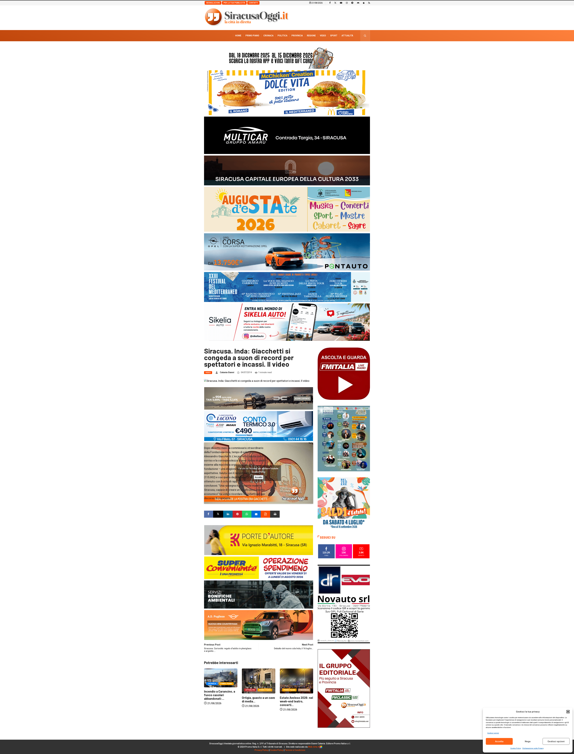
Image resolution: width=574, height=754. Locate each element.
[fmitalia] (287, 286)
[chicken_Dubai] (287, 92)
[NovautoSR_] (344, 603)
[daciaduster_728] (258, 398)
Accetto (258, 477)
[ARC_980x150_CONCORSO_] (287, 57)
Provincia (297, 35)
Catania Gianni (227, 372)
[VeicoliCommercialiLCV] (287, 135)
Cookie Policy (515, 748)
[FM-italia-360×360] (344, 373)
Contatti (253, 3)
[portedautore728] (258, 539)
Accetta (499, 741)
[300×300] (344, 503)
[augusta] (287, 209)
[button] (568, 711)
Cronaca (268, 35)
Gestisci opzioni (556, 741)
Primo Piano (252, 35)
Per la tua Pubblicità (234, 3)
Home (238, 35)
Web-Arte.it (313, 747)
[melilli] (344, 438)
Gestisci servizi (493, 733)
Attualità (347, 35)
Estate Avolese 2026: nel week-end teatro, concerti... (258, 701)
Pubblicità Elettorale (340, 47)
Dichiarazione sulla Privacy (533, 748)
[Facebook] (330, 3)
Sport (333, 35)
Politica (282, 35)
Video (323, 35)
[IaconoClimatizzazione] (258, 425)
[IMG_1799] (258, 567)
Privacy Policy (261, 750)
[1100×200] (287, 170)
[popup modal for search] (365, 35)
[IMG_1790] (287, 251)
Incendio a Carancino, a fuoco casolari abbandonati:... (295, 695)
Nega (528, 741)
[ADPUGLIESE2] (258, 624)
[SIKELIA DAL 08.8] (287, 321)
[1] (344, 688)
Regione (311, 35)
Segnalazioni (213, 3)
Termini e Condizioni (295, 750)
